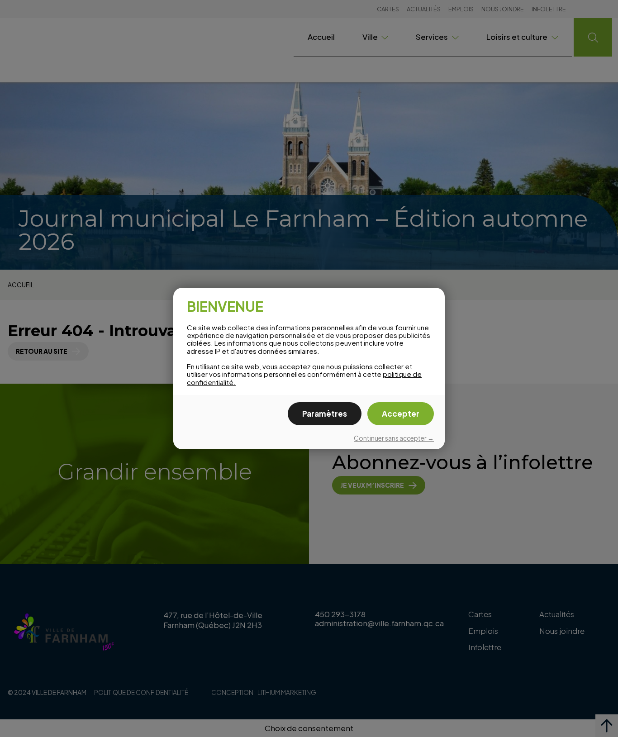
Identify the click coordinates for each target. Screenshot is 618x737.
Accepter (400, 413)
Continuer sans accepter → (394, 438)
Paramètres (324, 413)
